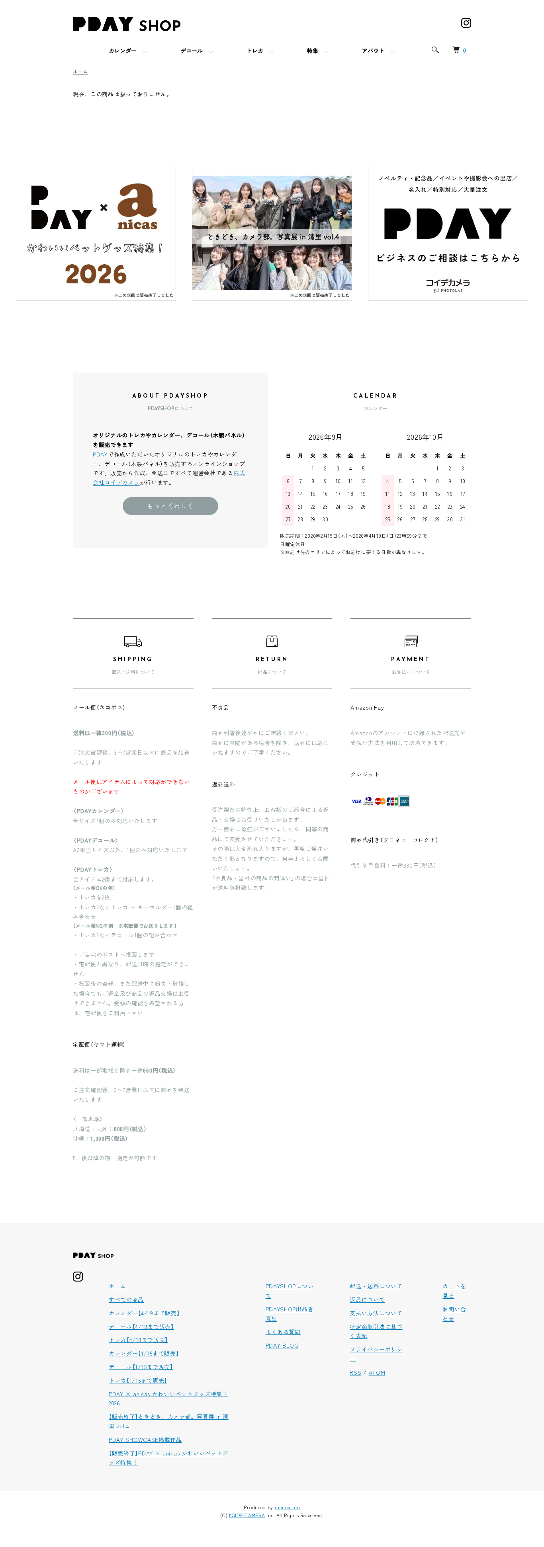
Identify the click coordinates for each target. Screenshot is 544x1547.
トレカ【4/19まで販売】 (138, 1340)
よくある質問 (283, 1332)
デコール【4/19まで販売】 (141, 1326)
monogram (287, 1507)
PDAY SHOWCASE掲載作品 (145, 1440)
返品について (367, 1299)
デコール (191, 52)
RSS (355, 1372)
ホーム (80, 71)
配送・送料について (376, 1286)
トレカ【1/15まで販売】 (138, 1380)
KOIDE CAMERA (247, 1515)
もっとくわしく (170, 505)
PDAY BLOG (282, 1345)
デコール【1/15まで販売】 (141, 1367)
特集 (312, 52)
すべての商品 (126, 1299)
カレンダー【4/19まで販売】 (144, 1313)
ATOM (377, 1372)
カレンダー (123, 52)
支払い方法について (376, 1313)
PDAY (100, 454)
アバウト (373, 52)
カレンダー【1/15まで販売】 (144, 1353)
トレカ (255, 52)
